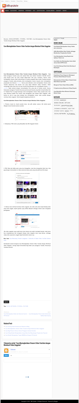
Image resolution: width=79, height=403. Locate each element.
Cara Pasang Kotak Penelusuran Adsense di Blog (17, 326)
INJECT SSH (71, 108)
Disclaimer (13, 1)
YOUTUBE (25, 306)
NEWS (7, 10)
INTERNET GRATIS (59, 111)
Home (2, 10)
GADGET (58, 10)
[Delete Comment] (49, 350)
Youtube (19, 82)
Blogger (56, 401)
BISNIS (65, 10)
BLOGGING (13, 10)
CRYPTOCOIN (41, 10)
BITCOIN (67, 103)
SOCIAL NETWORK (11, 306)
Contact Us (7, 1)
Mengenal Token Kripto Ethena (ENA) (63, 84)
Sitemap (25, 1)
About (2, 1)
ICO (34, 10)
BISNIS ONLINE (59, 103)
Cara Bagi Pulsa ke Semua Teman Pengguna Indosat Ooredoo (20, 330)
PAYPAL (71, 110)
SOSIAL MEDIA (50, 10)
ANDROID (21, 10)
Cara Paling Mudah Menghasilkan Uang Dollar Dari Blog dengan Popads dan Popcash (26, 333)
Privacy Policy (20, 1)
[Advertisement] (39, 25)
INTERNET (28, 10)
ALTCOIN (56, 100)
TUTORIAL (19, 306)
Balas (6, 355)
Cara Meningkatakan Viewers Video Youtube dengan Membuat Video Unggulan (24, 328)
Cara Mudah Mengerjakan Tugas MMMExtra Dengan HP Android (21, 335)
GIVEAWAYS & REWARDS (60, 108)
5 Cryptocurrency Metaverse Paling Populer (65, 88)
